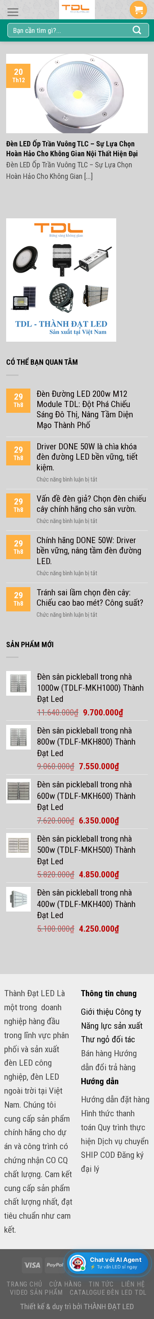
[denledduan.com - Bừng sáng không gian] (77, 9)
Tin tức (101, 1284)
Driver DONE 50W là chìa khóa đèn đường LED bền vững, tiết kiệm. (87, 456)
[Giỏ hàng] (138, 10)
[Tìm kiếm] (137, 30)
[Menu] (12, 12)
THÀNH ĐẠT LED (109, 1306)
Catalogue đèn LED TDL (108, 1292)
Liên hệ (133, 1284)
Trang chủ (24, 1284)
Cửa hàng (65, 1284)
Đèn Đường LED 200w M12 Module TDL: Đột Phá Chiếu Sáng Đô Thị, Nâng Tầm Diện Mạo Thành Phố (85, 409)
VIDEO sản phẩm (36, 1292)
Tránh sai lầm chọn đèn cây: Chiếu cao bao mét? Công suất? (90, 597)
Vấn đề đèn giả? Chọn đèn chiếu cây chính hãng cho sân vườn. (91, 503)
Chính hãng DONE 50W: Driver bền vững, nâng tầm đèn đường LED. (89, 550)
